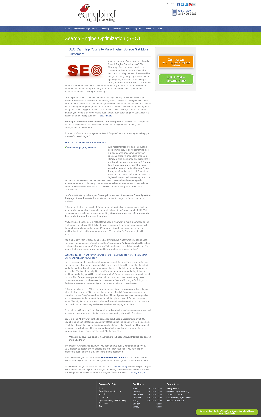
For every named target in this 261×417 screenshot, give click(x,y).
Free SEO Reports (133, 29)
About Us (117, 29)
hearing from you (138, 372)
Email (194, 4)
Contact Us (149, 29)
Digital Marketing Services (85, 29)
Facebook (178, 4)
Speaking (105, 29)
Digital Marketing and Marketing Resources (112, 401)
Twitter (182, 4)
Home (67, 29)
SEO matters (106, 115)
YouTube (190, 4)
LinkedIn (186, 4)
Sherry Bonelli (173, 388)
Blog (160, 29)
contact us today (119, 366)
